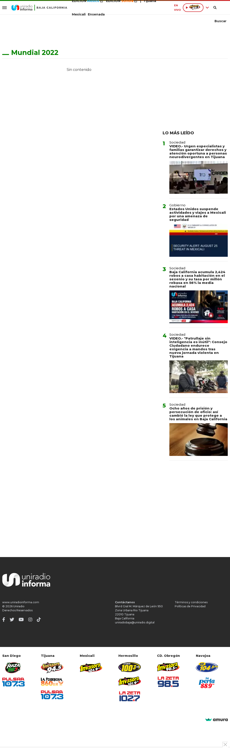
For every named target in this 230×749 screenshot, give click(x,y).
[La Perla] (207, 683)
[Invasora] (13, 667)
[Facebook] (3, 619)
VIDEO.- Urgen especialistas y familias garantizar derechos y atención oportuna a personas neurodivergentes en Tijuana (198, 151)
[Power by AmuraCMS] (216, 720)
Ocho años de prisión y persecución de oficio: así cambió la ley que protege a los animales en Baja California (198, 413)
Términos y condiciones (191, 602)
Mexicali (79, 14)
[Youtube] (21, 619)
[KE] (207, 667)
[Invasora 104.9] (91, 667)
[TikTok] (39, 619)
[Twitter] (12, 619)
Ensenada (96, 14)
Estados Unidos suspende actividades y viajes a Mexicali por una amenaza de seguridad (197, 214)
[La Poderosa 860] (52, 682)
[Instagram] (30, 619)
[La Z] (129, 696)
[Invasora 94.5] (52, 667)
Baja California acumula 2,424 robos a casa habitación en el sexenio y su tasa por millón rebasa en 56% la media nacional (197, 279)
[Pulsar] (13, 682)
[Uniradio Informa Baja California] (39, 7)
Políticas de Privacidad (190, 606)
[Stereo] (129, 667)
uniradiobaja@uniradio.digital (135, 622)
